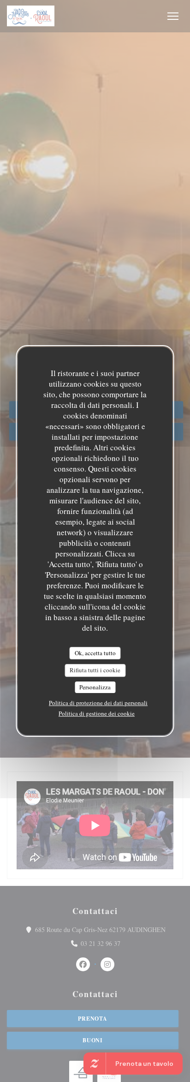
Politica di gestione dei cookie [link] (97, 713)
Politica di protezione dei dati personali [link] (98, 703)
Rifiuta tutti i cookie (95, 670)
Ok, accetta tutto (95, 653)
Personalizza (95, 687)
